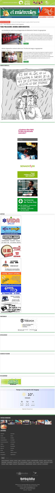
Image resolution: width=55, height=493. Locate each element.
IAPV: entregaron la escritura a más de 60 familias (20, 22)
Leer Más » (26, 43)
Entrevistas (3, 452)
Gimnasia (11, 460)
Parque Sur (15, 462)
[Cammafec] (11, 290)
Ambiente (2, 433)
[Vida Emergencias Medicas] (11, 220)
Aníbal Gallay (4, 462)
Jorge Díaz (30, 462)
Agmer (19, 460)
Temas (3, 458)
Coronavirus (24, 460)
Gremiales (12, 433)
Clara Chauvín (46, 462)
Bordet (34, 462)
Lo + (11, 458)
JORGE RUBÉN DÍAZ (34, 460)
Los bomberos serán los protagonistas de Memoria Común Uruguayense (24, 30)
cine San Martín (45, 464)
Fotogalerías (3, 454)
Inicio (1, 24)
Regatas (10, 464)
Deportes (2, 446)
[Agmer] (11, 264)
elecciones (15, 464)
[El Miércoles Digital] (27, 12)
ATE (18, 462)
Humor (12, 435)
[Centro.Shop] (11, 239)
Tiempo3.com (30, 409)
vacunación (41, 460)
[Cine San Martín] (11, 308)
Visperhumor (13, 454)
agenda (45, 460)
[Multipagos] (11, 230)
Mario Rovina (50, 460)
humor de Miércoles (23, 462)
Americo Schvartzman (5, 460)
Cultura (10, 32)
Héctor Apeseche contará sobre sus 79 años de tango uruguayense (22, 48)
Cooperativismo (4, 439)
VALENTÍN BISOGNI (29, 464)
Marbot (37, 462)
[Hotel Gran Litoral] (11, 278)
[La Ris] (11, 250)
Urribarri (41, 462)
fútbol (7, 464)
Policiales (12, 448)
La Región (12, 444)
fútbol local (39, 464)
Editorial (2, 448)
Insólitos (12, 437)
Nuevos (7, 458)
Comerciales (3, 437)
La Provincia (13, 442)
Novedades (13, 446)
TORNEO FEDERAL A (21, 464)
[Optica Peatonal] (11, 299)
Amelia (2, 435)
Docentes (3, 464)
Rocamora (28, 460)
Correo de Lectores (4, 442)
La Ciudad (12, 439)
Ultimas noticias (14, 452)
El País (2, 450)
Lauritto (51, 462)
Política (12, 450)
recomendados (9, 462)
